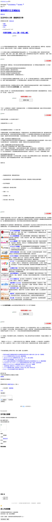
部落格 (4, 25)
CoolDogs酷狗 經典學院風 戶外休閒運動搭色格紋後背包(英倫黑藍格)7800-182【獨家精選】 (25, 361)
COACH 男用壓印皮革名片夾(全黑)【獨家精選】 (15, 356)
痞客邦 (9, 384)
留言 (12, 384)
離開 (8, 519)
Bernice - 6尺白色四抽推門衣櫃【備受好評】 (13, 369)
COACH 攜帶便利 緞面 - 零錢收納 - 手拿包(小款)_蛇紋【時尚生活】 (19, 367)
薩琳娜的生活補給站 (10, 10)
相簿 (4, 23)
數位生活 (11, 21)
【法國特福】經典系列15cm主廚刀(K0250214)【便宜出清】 (17, 366)
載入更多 (3, 393)
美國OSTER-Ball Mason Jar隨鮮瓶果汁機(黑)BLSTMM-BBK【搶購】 (19, 364)
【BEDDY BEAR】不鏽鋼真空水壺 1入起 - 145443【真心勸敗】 (18, 357)
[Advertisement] (26, 469)
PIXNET (15, 503)
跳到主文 (3, 14)
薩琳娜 (2, 376)
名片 (4, 27)
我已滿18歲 (3, 519)
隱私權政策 (33, 503)
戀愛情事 (11, 388)
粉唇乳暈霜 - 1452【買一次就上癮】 (16, 33)
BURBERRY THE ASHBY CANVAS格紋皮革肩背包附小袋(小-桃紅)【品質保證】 (22, 362)
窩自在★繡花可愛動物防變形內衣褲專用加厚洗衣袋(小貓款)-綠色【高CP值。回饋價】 (24, 354)
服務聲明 (39, 503)
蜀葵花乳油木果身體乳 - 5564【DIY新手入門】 (14, 359)
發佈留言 (3, 401)
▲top (2, 390)
